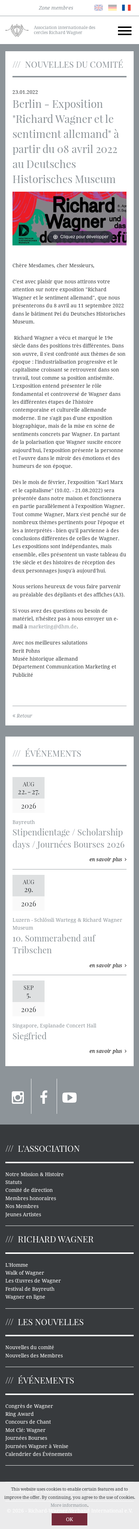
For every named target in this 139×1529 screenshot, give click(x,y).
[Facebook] (44, 1096)
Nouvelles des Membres (34, 1355)
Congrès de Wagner (29, 1406)
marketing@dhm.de (53, 626)
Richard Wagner (56, 1239)
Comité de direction (29, 1190)
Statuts (13, 1182)
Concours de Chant (28, 1422)
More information (69, 1505)
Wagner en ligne (25, 1297)
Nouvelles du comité (29, 1347)
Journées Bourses (26, 1438)
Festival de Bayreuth (30, 1289)
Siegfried (29, 1035)
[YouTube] (69, 1096)
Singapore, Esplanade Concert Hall (54, 1026)
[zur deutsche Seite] (112, 7)
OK (69, 1519)
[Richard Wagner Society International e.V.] (17, 30)
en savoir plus (105, 859)
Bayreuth (23, 822)
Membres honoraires (30, 1198)
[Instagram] (18, 1096)
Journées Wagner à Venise (36, 1446)
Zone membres (56, 8)
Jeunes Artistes (23, 1214)
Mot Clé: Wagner (25, 1430)
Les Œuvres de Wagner (33, 1281)
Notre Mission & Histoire (34, 1174)
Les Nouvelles (51, 1321)
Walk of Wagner (24, 1273)
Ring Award (19, 1414)
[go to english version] (98, 7)
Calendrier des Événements (38, 1454)
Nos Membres (21, 1206)
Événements (46, 1380)
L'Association (49, 1148)
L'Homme (16, 1265)
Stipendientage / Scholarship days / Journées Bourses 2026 (68, 838)
